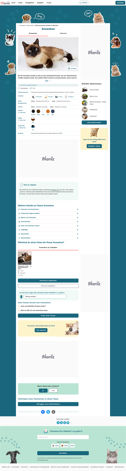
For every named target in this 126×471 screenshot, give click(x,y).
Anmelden (63, 453)
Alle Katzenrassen (94, 123)
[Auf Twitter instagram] (64, 422)
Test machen (41, 330)
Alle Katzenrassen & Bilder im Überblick (46, 25)
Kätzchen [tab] (63, 33)
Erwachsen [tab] (33, 33)
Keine (72, 445)
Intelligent (71, 96)
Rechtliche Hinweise (60, 467)
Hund (56, 445)
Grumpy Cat (55, 190)
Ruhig (60, 96)
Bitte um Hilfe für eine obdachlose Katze (34, 310)
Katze (66, 445)
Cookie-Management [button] (80, 467)
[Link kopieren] (53, 412)
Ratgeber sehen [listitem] (94, 146)
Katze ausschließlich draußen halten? (33, 306)
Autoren (15, 467)
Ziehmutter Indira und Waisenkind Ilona (23, 267)
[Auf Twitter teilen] (48, 412)
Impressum (119, 467)
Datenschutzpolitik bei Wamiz (68, 458)
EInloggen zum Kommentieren (48, 404)
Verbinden (120, 3)
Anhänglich (39, 96)
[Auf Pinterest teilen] (67, 422)
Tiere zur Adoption (48, 286)
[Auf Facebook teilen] (43, 412)
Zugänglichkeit (97, 467)
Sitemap (109, 467)
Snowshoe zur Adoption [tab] (48, 247)
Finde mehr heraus (48, 316)
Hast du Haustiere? (63, 442)
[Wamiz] (5, 2)
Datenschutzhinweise (39, 467)
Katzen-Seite (30, 25)
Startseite (22, 25)
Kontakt (24, 467)
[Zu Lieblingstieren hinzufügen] (29, 253)
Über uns (6, 467)
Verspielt (50, 96)
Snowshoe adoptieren (48, 280)
